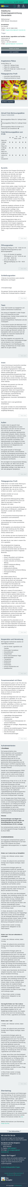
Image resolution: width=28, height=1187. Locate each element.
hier (22, 1117)
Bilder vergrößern (8, 101)
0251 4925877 (19, 2)
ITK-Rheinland (18, 1185)
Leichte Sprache (8, 1173)
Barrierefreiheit (19, 1173)
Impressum (18, 1175)
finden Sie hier (5, 1123)
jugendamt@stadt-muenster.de (14, 43)
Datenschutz (10, 1175)
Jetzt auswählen (14, 52)
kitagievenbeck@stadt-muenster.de (15, 30)
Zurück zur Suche (14, 48)
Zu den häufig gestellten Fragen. (10, 1167)
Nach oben (23, 238)
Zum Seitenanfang (14, 1131)
